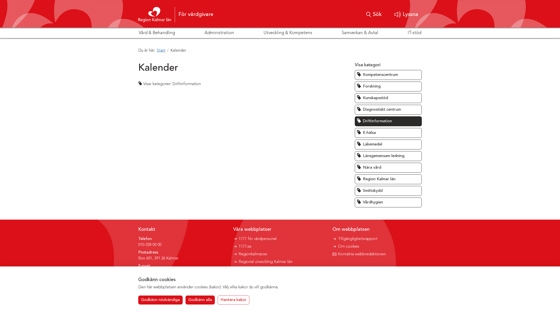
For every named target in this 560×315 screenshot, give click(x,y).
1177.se (245, 246)
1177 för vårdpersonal (258, 239)
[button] (406, 15)
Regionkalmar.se (253, 254)
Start (161, 50)
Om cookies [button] (348, 246)
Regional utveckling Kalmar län (265, 262)
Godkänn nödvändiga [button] (160, 300)
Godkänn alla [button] (200, 300)
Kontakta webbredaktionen (362, 254)
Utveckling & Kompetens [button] (288, 33)
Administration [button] (219, 33)
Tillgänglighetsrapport (358, 239)
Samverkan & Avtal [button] (360, 33)
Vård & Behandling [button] (157, 33)
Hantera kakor (233, 300)
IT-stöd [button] (414, 33)
